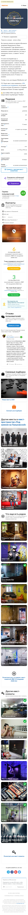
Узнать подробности (16, 307)
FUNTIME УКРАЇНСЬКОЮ (7, 1)
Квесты (5, 30)
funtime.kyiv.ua (9, 895)
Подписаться (20, 886)
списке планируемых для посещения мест (14, 264)
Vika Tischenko (10, 337)
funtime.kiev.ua (20, 903)
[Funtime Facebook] (12, 872)
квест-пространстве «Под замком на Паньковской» (13, 422)
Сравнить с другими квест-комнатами (15, 170)
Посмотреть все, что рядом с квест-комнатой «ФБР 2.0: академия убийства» (14, 679)
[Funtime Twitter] (19, 872)
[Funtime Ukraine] (5, 5)
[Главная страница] (1, 30)
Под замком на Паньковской (8, 31)
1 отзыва (17, 195)
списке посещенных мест (10, 290)
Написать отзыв (14, 325)
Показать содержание (10, 37)
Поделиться (15, 183)
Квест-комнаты (12, 30)
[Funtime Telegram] (9, 872)
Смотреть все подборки (14, 411)
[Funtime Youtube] (16, 872)
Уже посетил (14, 295)
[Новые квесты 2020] (14, 388)
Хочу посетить (14, 268)
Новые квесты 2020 (8, 399)
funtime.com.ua (18, 895)
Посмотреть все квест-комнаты (14, 856)
